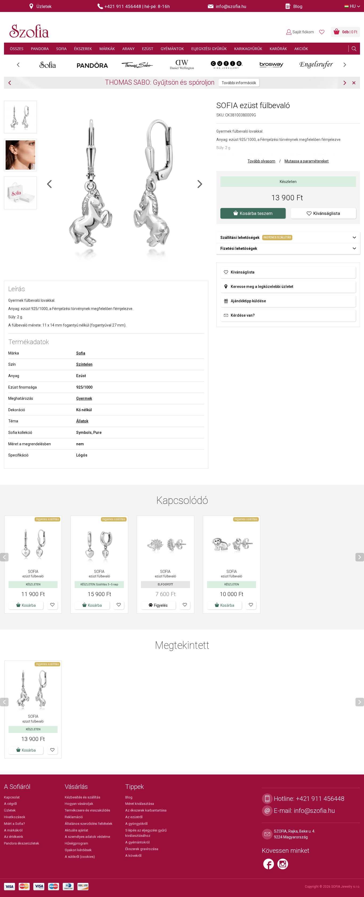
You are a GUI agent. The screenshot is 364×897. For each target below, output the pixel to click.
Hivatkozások (14, 817)
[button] (52, 605)
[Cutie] (226, 65)
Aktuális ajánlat (76, 830)
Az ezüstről (134, 817)
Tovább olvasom (261, 161)
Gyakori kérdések (78, 850)
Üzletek (10, 810)
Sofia (80, 353)
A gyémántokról (137, 842)
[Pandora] (92, 65)
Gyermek (84, 398)
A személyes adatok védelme (87, 837)
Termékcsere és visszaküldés (87, 810)
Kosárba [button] (29, 605)
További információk (239, 83)
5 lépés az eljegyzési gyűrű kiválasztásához (146, 833)
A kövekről (133, 856)
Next (347, 66)
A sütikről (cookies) (80, 857)
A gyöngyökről (136, 824)
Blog (128, 797)
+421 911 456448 (320, 798)
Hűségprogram (76, 843)
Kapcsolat (12, 797)
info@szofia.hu (314, 810)
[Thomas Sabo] (137, 65)
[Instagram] (284, 866)
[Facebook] (270, 866)
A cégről (10, 804)
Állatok (82, 421)
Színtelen (84, 364)
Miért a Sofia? (14, 824)
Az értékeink (13, 837)
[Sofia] (47, 65)
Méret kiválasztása (139, 804)
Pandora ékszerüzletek (21, 843)
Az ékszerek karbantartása (146, 810)
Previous (21, 66)
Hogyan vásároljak (79, 804)
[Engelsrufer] (316, 65)
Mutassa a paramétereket (307, 161)
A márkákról (13, 830)
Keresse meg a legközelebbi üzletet (262, 286)
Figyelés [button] (161, 605)
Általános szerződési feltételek (88, 824)
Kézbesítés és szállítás (82, 797)
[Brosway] (271, 65)
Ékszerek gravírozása (141, 849)
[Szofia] (28, 27)
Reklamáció (74, 817)
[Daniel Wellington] (182, 65)
